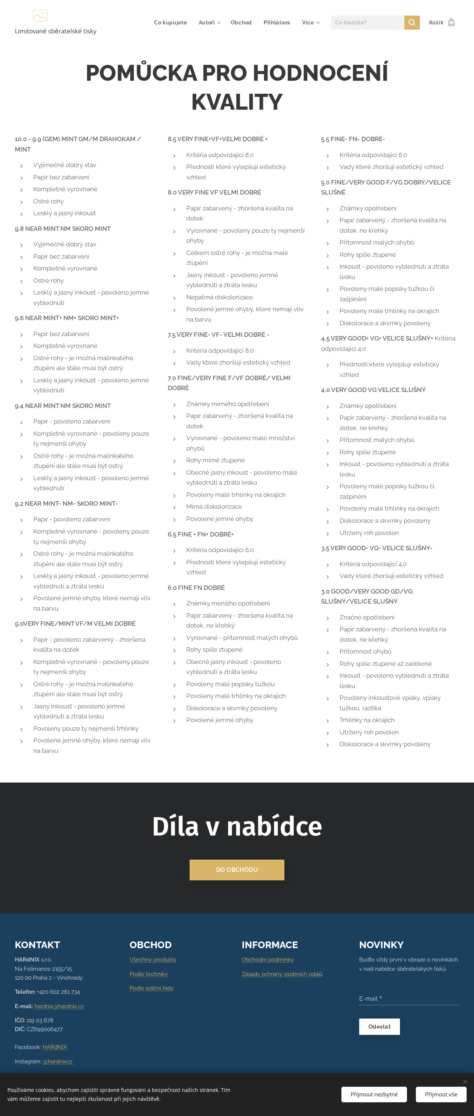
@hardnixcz (58, 1061)
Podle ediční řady (152, 988)
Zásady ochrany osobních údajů (282, 974)
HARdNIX (55, 1047)
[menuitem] (172, 22)
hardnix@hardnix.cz (59, 1006)
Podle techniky (149, 974)
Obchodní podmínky (268, 959)
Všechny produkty (153, 959)
